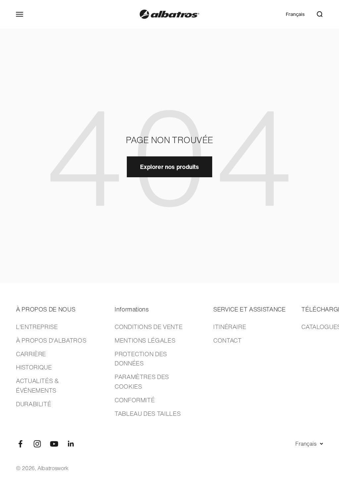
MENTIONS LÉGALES (145, 340)
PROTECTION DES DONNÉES (141, 359)
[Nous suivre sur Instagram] (37, 443)
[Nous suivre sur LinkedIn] (71, 443)
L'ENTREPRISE (37, 326)
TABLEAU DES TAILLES (147, 413)
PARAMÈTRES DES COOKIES (142, 381)
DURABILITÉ (33, 404)
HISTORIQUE (34, 367)
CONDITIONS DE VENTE (148, 326)
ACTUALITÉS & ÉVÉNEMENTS (37, 385)
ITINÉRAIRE (229, 326)
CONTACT (227, 340)
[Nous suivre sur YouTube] (54, 443)
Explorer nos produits (169, 166)
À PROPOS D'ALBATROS (51, 340)
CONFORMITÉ (135, 400)
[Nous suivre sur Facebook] (20, 443)
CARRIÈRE (31, 354)
